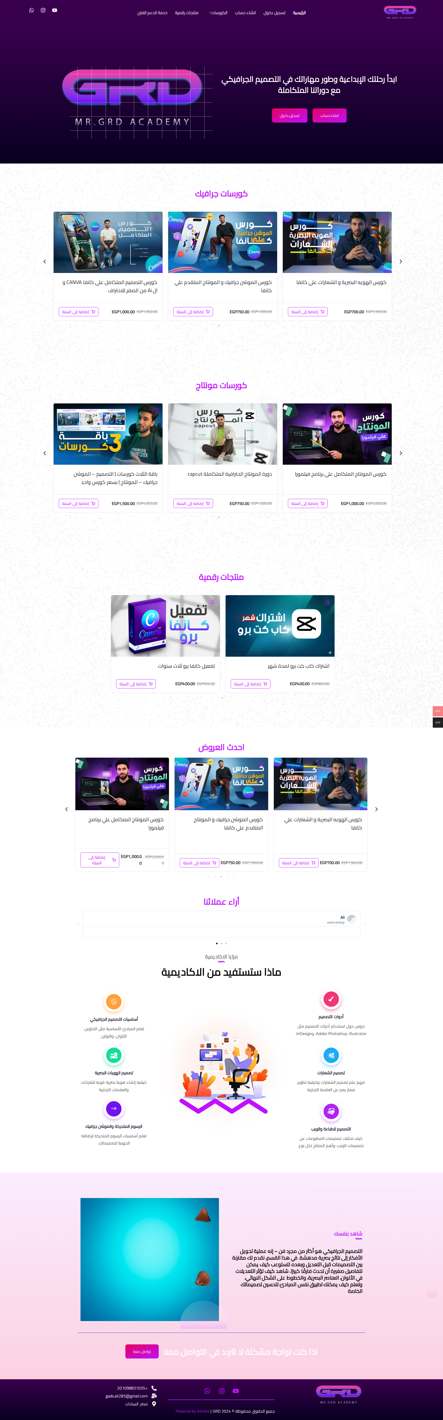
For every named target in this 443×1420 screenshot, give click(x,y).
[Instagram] (43, 10)
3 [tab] (219, 325)
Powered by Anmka (193, 1411)
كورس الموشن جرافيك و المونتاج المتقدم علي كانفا (338, 286)
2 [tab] (225, 325)
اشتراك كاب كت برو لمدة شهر (299, 666)
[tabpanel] (337, 266)
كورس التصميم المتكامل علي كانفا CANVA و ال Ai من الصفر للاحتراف (224, 286)
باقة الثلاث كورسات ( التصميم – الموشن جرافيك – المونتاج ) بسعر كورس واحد (115, 286)
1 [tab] (231, 325)
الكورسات (219, 12)
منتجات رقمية (186, 12)
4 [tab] (212, 325)
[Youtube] (54, 10)
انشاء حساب (245, 12)
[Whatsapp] (31, 10)
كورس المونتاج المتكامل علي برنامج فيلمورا (225, 823)
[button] (217, 12)
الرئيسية (299, 12)
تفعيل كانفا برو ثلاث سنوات (186, 666)
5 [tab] (208, 876)
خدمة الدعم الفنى (152, 12)
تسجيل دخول (274, 12)
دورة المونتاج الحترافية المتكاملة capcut (344, 474)
